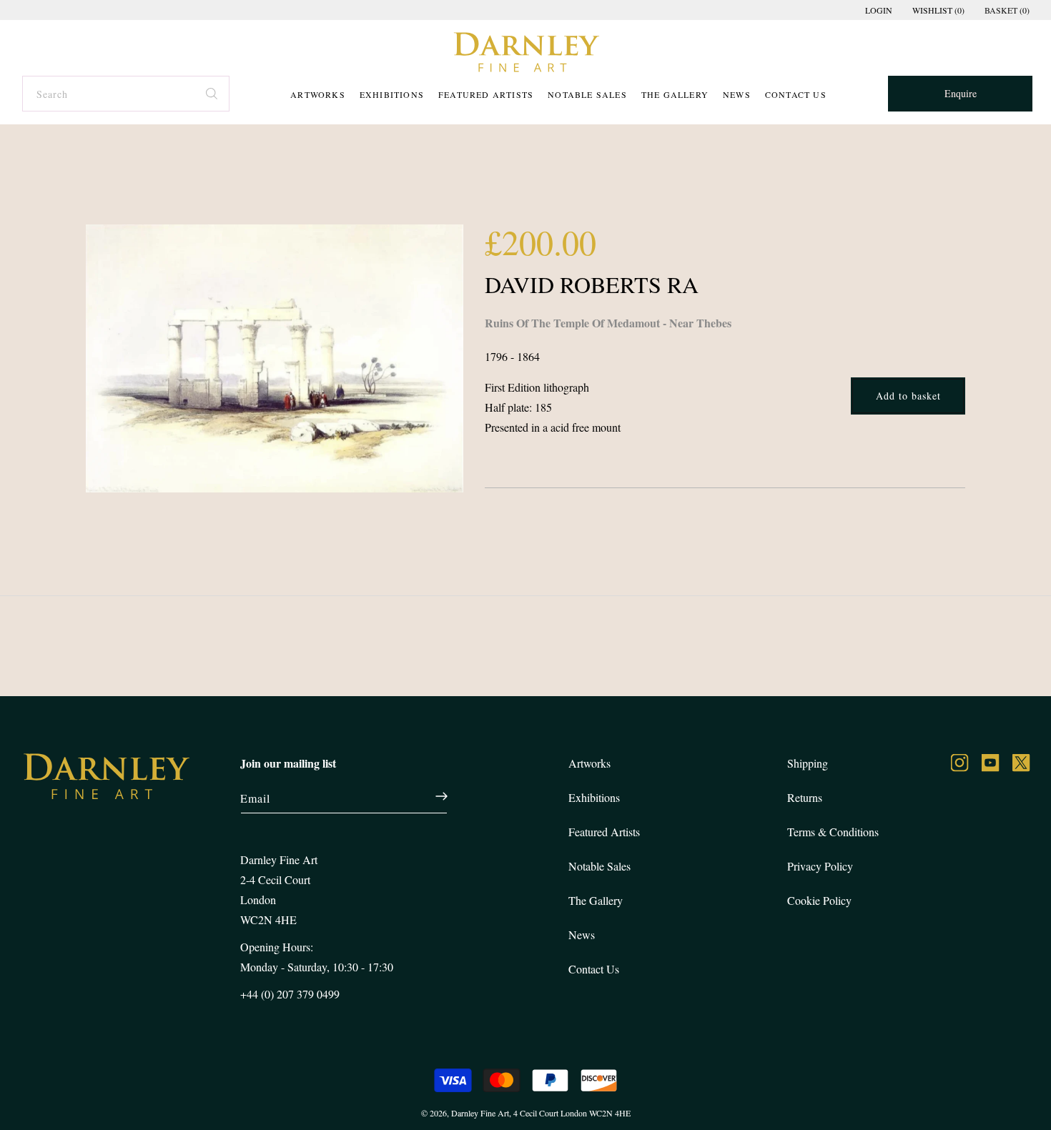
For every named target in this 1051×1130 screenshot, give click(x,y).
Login (878, 10)
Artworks (317, 94)
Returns (804, 797)
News (737, 94)
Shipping (807, 762)
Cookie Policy (819, 900)
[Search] (212, 91)
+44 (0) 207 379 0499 (290, 993)
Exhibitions (392, 94)
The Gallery (675, 94)
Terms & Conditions (833, 831)
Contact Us (796, 94)
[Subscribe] (434, 796)
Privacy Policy (820, 865)
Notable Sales (587, 94)
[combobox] (125, 93)
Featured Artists (485, 94)
